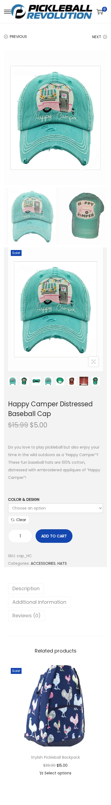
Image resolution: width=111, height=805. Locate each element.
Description (26, 588)
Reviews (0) (26, 615)
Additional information (39, 602)
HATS (62, 563)
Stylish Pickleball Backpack (55, 757)
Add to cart (54, 536)
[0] (99, 11)
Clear (21, 519)
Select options (57, 773)
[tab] (55, 588)
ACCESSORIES (43, 563)
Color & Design (23, 499)
